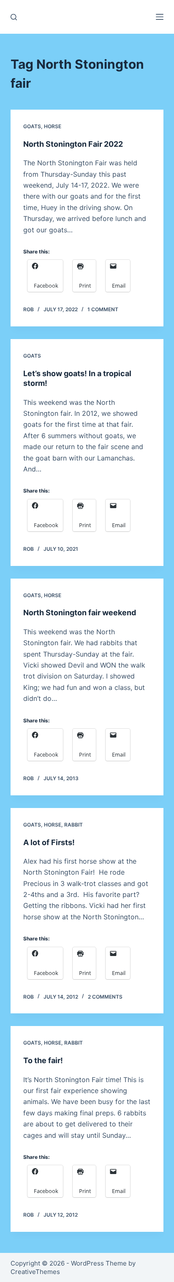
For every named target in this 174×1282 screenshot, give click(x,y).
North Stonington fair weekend (79, 612)
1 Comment (102, 309)
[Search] (14, 17)
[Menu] (159, 17)
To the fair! (43, 1060)
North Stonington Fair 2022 (73, 144)
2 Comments (105, 997)
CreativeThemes (35, 1272)
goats (32, 126)
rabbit (73, 824)
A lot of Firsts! (49, 842)
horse (52, 126)
